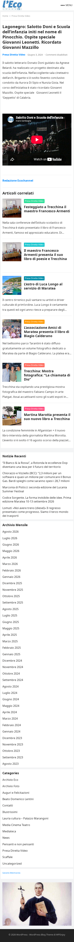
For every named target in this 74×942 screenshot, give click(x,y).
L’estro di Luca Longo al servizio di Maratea (43, 286)
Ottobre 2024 (11, 673)
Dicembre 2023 (12, 738)
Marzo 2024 (10, 718)
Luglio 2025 (9, 615)
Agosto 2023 (10, 764)
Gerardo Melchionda (11, 873)
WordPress (22, 934)
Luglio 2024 (9, 693)
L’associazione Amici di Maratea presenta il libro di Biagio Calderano (46, 331)
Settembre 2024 (12, 680)
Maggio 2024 (10, 706)
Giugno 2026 (10, 544)
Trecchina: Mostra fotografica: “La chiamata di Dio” (47, 375)
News (6, 838)
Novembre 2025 (12, 590)
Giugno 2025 (10, 622)
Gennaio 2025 (11, 654)
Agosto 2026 (10, 532)
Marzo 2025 (10, 641)
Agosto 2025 (10, 609)
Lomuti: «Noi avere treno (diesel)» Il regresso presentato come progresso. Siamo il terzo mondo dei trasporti (35, 512)
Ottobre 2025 (11, 596)
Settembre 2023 (12, 757)
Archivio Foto (10, 786)
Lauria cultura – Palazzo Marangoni (25, 818)
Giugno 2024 (10, 699)
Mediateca (9, 831)
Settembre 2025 (12, 602)
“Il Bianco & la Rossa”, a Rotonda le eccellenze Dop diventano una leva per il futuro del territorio (35, 464)
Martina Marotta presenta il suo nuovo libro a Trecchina (47, 416)
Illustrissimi (9, 812)
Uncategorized (12, 863)
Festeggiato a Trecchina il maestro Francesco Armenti (47, 209)
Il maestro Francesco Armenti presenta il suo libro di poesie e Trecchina (45, 254)
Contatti (7, 805)
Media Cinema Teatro (16, 825)
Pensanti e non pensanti (18, 844)
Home (5, 15)
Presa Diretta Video (21, 15)
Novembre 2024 (12, 667)
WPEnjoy (60, 934)
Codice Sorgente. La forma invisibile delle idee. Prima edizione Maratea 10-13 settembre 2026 (36, 499)
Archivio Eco (10, 780)
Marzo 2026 (10, 564)
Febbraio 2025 (11, 648)
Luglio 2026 (9, 538)
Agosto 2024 (10, 686)
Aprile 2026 (9, 557)
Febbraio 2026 (11, 570)
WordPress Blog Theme (41, 934)
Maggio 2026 (10, 551)
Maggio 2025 (10, 628)
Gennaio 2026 (11, 577)
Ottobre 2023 (11, 751)
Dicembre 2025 (12, 583)
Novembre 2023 (12, 744)
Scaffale (7, 857)
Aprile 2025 (9, 635)
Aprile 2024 (9, 712)
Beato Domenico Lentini (18, 799)
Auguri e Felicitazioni (15, 793)
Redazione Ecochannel (17, 180)
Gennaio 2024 (11, 731)
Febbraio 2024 (11, 725)
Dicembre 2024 (12, 660)
